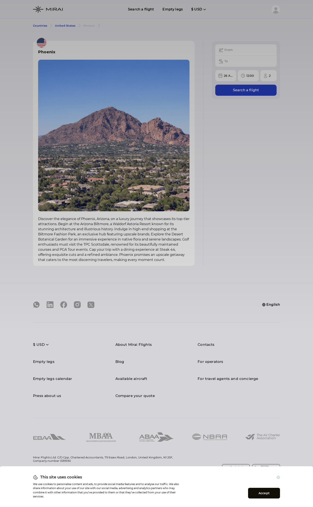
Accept (264, 493)
